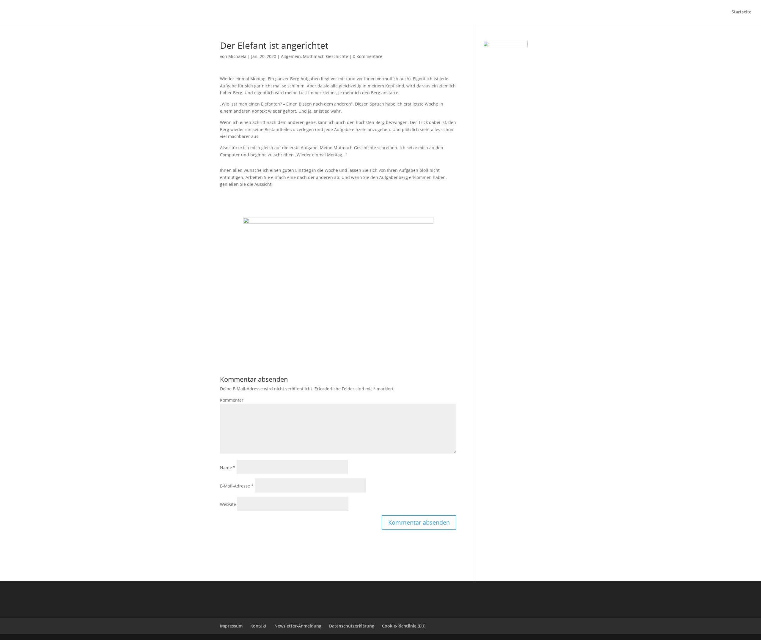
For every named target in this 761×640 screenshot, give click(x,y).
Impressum (231, 626)
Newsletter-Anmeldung (297, 626)
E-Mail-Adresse (237, 486)
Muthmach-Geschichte (325, 56)
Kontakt (258, 626)
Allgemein (291, 56)
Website (228, 504)
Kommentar (231, 400)
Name (227, 467)
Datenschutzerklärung (351, 626)
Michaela (237, 56)
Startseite (741, 12)
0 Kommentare (367, 56)
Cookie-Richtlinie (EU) (403, 626)
